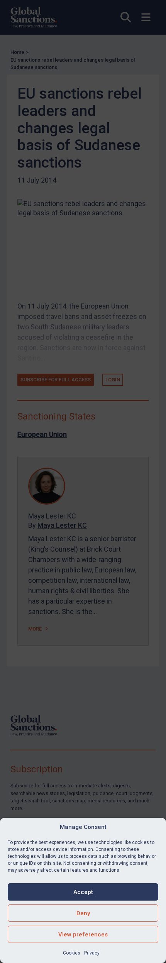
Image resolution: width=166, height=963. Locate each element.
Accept (83, 892)
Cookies (71, 953)
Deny (83, 913)
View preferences (83, 934)
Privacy (92, 953)
